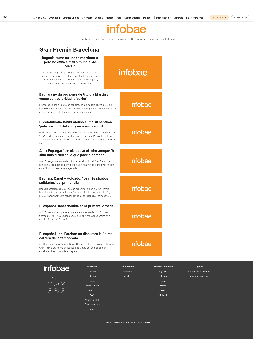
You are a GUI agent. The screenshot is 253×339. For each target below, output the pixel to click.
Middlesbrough (168, 39)
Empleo (127, 276)
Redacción (127, 271)
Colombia (87, 17)
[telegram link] (56, 290)
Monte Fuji (154, 39)
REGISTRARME (219, 18)
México (109, 17)
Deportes (178, 17)
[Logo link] (126, 28)
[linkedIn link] (63, 290)
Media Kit (163, 295)
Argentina (54, 17)
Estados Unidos (71, 17)
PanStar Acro (142, 39)
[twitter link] (56, 284)
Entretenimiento (194, 17)
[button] (5, 17)
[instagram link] (63, 284)
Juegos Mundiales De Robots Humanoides (108, 39)
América (92, 271)
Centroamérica (132, 17)
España (99, 17)
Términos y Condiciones (199, 271)
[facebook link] (50, 284)
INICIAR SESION (240, 18)
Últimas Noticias (162, 17)
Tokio (131, 39)
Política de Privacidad (199, 276)
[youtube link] (50, 290)
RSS (92, 309)
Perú (118, 17)
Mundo (147, 17)
